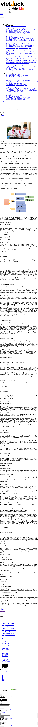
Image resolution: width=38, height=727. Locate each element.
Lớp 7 (3, 676)
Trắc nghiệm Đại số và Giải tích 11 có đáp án (9, 630)
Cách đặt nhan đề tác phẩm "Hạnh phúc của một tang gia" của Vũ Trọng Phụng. (18, 55)
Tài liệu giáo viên (5, 659)
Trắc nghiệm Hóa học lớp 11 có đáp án (8, 623)
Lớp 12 (3, 672)
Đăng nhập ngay (9, 718)
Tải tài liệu (2, 115)
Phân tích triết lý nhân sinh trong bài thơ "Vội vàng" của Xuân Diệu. (17, 72)
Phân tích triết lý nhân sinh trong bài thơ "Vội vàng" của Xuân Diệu (17, 75)
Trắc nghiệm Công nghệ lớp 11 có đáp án (8, 633)
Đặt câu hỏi (2, 17)
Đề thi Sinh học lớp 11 (5, 638)
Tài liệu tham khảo (5, 656)
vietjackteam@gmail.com (13, 690)
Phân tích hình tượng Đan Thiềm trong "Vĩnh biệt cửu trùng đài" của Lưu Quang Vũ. (19, 70)
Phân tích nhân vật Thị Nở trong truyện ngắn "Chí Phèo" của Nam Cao (17, 63)
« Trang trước (2, 611)
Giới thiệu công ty (5, 648)
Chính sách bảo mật (5, 649)
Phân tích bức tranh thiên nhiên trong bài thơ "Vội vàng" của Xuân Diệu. (17, 76)
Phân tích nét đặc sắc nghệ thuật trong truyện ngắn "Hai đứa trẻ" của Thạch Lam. (19, 43)
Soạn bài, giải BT (5, 660)
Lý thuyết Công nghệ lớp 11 (6, 636)
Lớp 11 (3, 673)
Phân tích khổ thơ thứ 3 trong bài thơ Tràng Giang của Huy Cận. (16, 85)
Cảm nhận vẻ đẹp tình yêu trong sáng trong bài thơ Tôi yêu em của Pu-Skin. (18, 98)
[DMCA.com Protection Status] (14, 689)
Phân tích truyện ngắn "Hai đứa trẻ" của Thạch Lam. (14, 37)
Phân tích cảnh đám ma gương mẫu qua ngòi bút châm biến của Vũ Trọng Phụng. (19, 56)
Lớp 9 (3, 674)
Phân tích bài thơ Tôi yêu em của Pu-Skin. (13, 96)
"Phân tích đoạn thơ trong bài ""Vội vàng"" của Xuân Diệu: (15, 78)
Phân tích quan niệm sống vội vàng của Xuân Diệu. (14, 74)
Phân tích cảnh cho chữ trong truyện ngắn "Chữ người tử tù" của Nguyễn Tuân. (18, 48)
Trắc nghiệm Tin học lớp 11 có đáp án (8, 631)
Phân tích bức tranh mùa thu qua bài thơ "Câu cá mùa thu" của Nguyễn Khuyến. (19, 27)
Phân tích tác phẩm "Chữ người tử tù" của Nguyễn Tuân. (15, 44)
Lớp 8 (3, 675)
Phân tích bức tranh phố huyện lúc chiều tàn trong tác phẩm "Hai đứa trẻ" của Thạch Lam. (20, 38)
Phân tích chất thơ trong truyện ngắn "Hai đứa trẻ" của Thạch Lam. (16, 42)
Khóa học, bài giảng (5, 653)
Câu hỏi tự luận (4, 655)
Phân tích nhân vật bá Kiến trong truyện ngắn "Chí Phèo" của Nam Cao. (17, 64)
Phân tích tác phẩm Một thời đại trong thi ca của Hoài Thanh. (15, 99)
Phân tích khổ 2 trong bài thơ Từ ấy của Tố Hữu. (14, 94)
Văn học (3, 106)
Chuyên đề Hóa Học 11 (6, 641)
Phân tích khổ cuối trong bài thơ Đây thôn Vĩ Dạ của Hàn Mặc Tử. (16, 92)
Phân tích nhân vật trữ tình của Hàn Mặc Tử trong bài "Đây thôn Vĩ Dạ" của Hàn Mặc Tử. (20, 88)
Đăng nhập (2, 14)
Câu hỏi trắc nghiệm (5, 654)
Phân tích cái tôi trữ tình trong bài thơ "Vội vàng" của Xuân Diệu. (16, 77)
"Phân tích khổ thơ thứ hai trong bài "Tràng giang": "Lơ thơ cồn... (16, 84)
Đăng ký (1, 16)
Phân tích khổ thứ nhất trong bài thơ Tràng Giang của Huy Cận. (16, 83)
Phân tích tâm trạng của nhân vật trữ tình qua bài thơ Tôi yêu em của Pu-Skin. (18, 97)
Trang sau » (2, 118)
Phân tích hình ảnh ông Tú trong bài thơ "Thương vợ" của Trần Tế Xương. (18, 32)
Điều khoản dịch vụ (5, 650)
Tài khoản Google (3, 712)
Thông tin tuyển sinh (5, 671)
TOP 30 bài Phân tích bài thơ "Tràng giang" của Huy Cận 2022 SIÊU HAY (18, 80)
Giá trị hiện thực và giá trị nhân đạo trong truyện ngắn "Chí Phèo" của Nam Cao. (19, 65)
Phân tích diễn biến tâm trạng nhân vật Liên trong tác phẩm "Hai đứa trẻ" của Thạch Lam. (20, 40)
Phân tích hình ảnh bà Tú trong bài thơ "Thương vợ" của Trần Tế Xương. (17, 31)
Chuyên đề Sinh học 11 (6, 640)
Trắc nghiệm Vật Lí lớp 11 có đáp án (8, 625)
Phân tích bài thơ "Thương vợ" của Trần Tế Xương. (14, 30)
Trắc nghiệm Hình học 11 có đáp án (8, 628)
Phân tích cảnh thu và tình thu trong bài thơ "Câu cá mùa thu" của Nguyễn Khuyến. (19, 28)
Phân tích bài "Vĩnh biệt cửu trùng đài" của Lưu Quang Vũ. (15, 68)
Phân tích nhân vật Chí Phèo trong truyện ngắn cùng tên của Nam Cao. (17, 57)
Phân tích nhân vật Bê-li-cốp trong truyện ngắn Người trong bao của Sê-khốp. (18, 100)
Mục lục (2, 22)
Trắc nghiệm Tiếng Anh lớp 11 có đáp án (8, 626)
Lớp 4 (3, 679)
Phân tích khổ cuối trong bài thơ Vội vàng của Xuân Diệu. (15, 79)
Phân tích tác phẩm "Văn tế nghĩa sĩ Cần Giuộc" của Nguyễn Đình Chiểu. (18, 33)
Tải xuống (4, 101)
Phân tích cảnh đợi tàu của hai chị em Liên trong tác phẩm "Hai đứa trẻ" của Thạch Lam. (20, 41)
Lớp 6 (3, 677)
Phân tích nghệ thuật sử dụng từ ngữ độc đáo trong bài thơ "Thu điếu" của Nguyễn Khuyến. (20, 29)
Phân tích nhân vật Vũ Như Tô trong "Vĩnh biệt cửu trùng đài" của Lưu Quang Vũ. (19, 69)
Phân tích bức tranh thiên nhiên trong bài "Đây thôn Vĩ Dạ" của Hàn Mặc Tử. (18, 87)
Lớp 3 (3, 680)
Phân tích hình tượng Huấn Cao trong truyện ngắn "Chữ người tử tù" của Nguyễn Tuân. (20, 45)
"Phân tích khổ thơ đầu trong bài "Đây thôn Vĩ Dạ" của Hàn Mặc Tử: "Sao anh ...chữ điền (20, 89)
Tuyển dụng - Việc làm (6, 661)
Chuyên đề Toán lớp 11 (6, 645)
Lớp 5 (3, 678)
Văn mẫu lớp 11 (4, 621)
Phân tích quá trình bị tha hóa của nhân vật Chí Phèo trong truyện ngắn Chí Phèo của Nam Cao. (21, 62)
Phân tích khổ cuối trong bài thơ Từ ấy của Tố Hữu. (14, 95)
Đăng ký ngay (10, 709)
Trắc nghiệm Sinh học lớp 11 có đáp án (8, 635)
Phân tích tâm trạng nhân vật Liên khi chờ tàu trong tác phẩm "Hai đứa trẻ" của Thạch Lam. (20, 39)
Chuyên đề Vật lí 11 (5, 643)
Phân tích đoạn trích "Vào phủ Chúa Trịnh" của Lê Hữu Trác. (16, 26)
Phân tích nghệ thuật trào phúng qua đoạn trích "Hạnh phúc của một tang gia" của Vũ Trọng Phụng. (22, 50)
